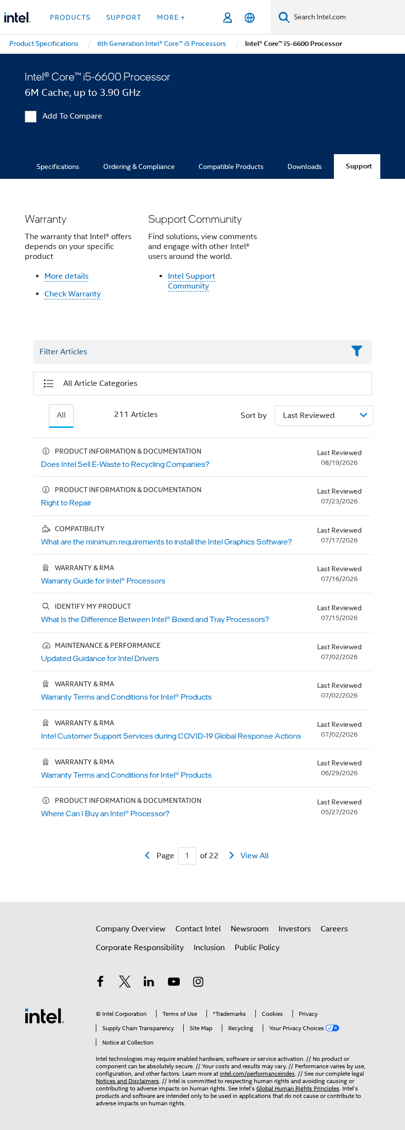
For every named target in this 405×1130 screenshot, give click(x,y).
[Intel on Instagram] (198, 983)
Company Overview (130, 929)
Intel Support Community (191, 281)
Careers (334, 929)
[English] (249, 17)
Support (359, 166)
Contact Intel (198, 929)
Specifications (58, 166)
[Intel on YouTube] (173, 983)
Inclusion (209, 948)
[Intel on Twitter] (125, 983)
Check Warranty (72, 294)
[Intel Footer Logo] (44, 1015)
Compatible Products (231, 166)
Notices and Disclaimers (127, 1081)
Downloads (304, 166)
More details (66, 276)
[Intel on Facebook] (100, 983)
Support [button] (123, 17)
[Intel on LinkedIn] (149, 983)
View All (255, 856)
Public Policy (257, 948)
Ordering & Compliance (139, 166)
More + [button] (171, 17)
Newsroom (250, 929)
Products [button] (70, 17)
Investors (295, 929)
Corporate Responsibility (140, 948)
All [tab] (61, 415)
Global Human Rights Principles (297, 1088)
